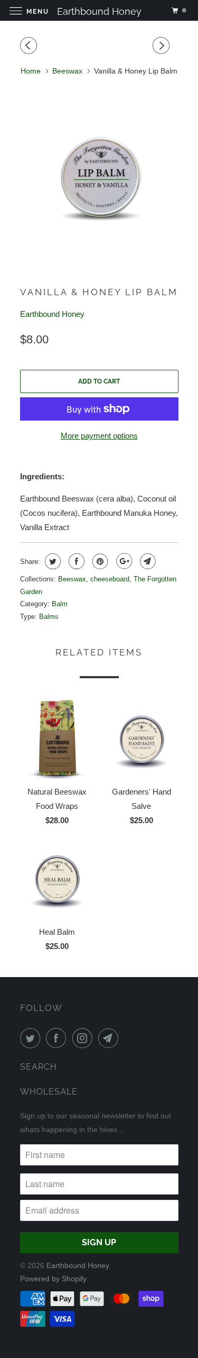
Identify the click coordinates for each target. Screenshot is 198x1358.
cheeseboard (109, 579)
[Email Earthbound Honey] (110, 1038)
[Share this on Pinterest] (99, 561)
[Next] (163, 45)
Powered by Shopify (53, 1278)
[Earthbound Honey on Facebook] (58, 1038)
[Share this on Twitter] (51, 561)
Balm (60, 604)
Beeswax (72, 579)
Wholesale (49, 1092)
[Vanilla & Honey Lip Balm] (99, 176)
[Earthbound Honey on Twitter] (32, 1038)
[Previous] (30, 45)
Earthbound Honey (52, 313)
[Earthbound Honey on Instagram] (84, 1038)
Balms (49, 617)
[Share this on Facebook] (75, 561)
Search (38, 1067)
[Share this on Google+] (123, 561)
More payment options (99, 435)
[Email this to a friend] (146, 561)
